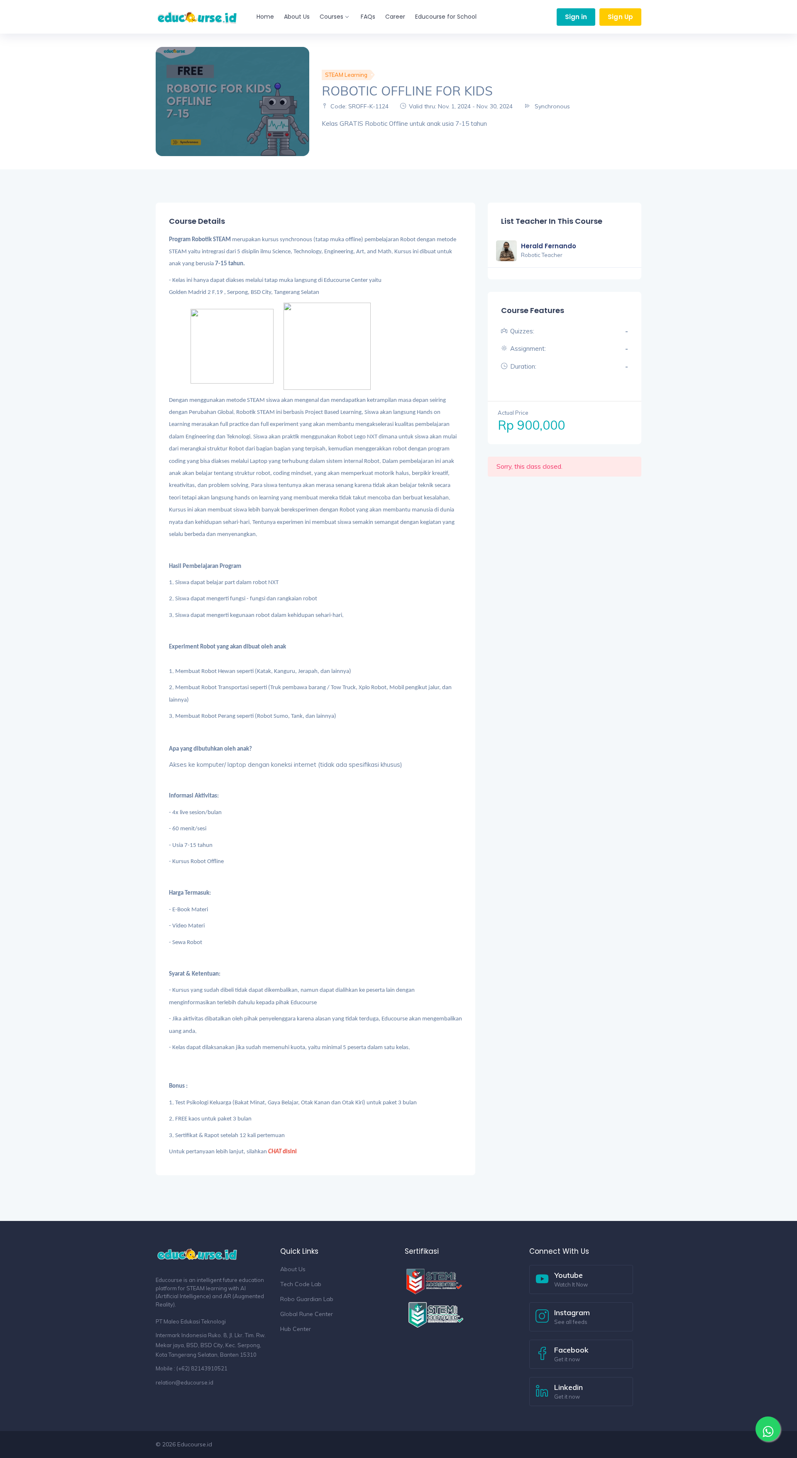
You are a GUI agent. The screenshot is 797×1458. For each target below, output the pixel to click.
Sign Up (620, 16)
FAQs (368, 16)
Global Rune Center (306, 1314)
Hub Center (295, 1329)
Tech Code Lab (300, 1284)
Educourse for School (446, 16)
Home (265, 16)
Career (395, 16)
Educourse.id (194, 1444)
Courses (331, 16)
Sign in (576, 16)
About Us (297, 16)
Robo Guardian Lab (306, 1299)
